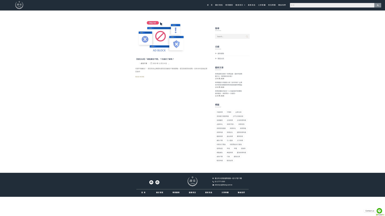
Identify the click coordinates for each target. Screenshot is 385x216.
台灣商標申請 (241, 120)
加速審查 (220, 120)
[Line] (157, 182)
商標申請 (220, 132)
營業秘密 (220, 148)
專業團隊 (229, 5)
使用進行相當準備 (223, 116)
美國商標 (230, 152)
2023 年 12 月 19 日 (160, 63)
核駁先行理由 (221, 144)
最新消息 (252, 5)
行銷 (228, 156)
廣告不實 (220, 140)
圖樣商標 (220, 136)
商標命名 (233, 128)
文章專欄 (262, 5)
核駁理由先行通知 (236, 144)
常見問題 (272, 5)
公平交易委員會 (238, 116)
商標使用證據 (221, 128)
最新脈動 (221, 53)
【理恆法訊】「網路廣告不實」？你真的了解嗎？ (154, 59)
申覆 (235, 148)
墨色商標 (230, 136)
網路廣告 (220, 152)
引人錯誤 (230, 140)
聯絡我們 (282, 5)
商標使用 (241, 124)
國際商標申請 (241, 132)
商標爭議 (243, 128)
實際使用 (240, 136)
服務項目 (239, 5)
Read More (139, 76)
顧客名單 (237, 156)
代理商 (229, 112)
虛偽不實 (220, 156)
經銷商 (243, 148)
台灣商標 (230, 120)
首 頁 (210, 5)
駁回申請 (220, 160)
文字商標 (240, 140)
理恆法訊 (221, 58)
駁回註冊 (230, 160)
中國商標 (220, 112)
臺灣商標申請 (241, 152)
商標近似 (230, 132)
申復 (228, 148)
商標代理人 (230, 124)
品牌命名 (220, 124)
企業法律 (238, 112)
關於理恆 (219, 5)
